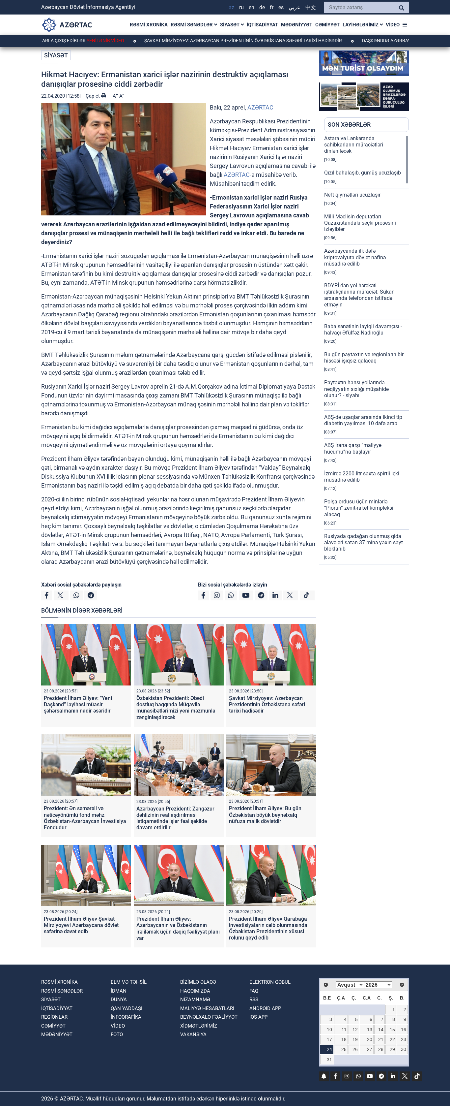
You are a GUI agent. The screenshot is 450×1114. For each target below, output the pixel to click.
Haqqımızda (195, 991)
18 (344, 1039)
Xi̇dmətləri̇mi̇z (198, 1026)
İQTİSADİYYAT (262, 25)
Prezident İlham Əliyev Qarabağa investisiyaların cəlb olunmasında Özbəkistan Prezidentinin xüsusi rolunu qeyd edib (268, 928)
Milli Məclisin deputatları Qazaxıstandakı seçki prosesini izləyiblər (360, 222)
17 (329, 1039)
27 (369, 1049)
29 (392, 1049)
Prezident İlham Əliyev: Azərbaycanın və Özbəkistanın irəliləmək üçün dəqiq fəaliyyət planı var (178, 928)
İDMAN (119, 991)
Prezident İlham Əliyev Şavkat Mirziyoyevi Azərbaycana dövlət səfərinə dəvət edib (81, 925)
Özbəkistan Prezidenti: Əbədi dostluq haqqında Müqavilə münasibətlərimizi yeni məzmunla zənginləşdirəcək (175, 707)
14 (380, 1029)
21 (380, 1039)
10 (329, 1029)
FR (271, 7)
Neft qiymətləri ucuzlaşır (352, 195)
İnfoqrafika (126, 1017)
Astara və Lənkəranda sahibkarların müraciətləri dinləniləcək (353, 144)
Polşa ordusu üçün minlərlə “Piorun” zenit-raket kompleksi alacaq (358, 507)
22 (392, 1039)
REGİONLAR (54, 1017)
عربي (294, 7)
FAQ (253, 991)
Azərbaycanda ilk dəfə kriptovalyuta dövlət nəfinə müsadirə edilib (355, 257)
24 (329, 1049)
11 (344, 1029)
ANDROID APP (265, 1008)
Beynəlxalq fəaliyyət (209, 1017)
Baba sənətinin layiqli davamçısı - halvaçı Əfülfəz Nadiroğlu (363, 329)
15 (392, 1029)
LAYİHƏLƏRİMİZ (361, 25)
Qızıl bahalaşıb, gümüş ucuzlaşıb (362, 173)
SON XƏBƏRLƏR (349, 124)
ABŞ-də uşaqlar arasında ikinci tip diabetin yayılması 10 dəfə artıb (363, 420)
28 (380, 1049)
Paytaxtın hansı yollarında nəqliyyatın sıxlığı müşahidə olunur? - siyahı (356, 388)
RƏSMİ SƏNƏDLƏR (192, 25)
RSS (253, 1000)
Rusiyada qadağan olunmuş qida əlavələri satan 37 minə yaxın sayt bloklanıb (363, 542)
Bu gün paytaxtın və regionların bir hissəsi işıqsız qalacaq (364, 357)
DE (262, 7)
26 (355, 1049)
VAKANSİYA (193, 1034)
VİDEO (393, 25)
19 (355, 1039)
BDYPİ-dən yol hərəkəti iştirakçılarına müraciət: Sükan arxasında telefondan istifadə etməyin (359, 295)
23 (403, 1039)
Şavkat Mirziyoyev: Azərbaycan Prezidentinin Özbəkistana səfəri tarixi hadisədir (209, 40)
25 (344, 1049)
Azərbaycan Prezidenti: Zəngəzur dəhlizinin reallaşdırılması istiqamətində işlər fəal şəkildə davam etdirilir (175, 818)
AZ (231, 7)
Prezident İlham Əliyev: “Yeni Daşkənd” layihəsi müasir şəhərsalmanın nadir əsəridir (78, 704)
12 (355, 1029)
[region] (366, 349)
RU (241, 7)
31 (329, 1059)
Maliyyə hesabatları (207, 1008)
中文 (310, 7)
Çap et (93, 96)
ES (281, 7)
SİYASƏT (230, 25)
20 (369, 1039)
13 (369, 1029)
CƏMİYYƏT (327, 25)
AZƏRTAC (260, 107)
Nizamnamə (195, 1000)
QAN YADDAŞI (126, 1008)
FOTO (117, 1034)
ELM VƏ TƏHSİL (129, 982)
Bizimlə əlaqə (198, 982)
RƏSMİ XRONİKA (149, 25)
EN (251, 7)
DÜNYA (119, 1000)
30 (403, 1049)
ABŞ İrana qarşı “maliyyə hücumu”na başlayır (352, 448)
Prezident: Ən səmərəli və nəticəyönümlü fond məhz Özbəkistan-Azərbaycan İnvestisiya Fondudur (85, 818)
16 (403, 1029)
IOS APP (258, 1017)
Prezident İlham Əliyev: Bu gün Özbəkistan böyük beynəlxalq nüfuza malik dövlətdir (265, 814)
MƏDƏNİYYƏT (296, 25)
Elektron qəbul (270, 982)
